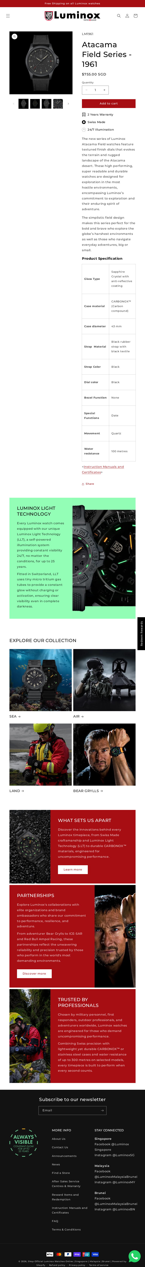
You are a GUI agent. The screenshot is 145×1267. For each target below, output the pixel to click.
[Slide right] (68, 104)
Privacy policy (77, 1265)
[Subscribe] (102, 1110)
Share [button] (90, 483)
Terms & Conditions (66, 1229)
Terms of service (99, 1265)
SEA (13, 716)
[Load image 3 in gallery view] (46, 104)
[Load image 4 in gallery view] (58, 104)
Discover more (34, 974)
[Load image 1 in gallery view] (23, 104)
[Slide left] (13, 104)
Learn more (73, 869)
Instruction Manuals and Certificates (69, 1210)
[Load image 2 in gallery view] (35, 104)
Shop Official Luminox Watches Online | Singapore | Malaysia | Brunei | (69, 1261)
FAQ (55, 1221)
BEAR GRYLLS (86, 791)
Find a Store (61, 1173)
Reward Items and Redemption (65, 1197)
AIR (76, 716)
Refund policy (57, 1265)
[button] (8, 16)
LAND (14, 791)
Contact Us (60, 1147)
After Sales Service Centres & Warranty (66, 1184)
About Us (58, 1139)
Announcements (64, 1156)
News (56, 1164)
